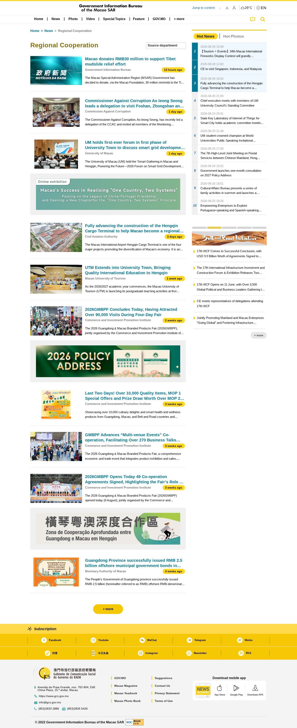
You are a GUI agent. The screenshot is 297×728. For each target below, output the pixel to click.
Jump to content (203, 8)
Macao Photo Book (127, 701)
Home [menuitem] (38, 19)
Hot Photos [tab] (233, 36)
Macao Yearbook (125, 693)
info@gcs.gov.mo (50, 702)
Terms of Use (164, 701)
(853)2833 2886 (48, 708)
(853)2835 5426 (77, 708)
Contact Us (162, 685)
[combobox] (166, 45)
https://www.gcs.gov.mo (54, 696)
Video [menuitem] (90, 19)
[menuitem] (55, 19)
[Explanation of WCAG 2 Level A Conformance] (134, 722)
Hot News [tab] (206, 36)
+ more (258, 335)
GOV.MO (120, 678)
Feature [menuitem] (139, 19)
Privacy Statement (167, 693)
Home (34, 31)
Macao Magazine (125, 685)
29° (249, 8)
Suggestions (163, 678)
